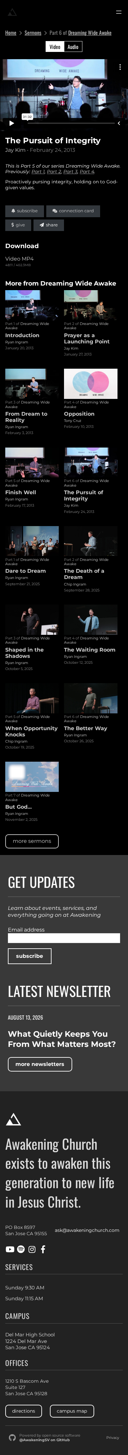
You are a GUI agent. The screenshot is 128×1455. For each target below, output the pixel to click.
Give (19, 224)
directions (23, 1411)
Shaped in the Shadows (24, 653)
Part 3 (70, 171)
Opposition (79, 414)
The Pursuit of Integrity (83, 495)
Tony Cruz (72, 420)
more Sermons (32, 841)
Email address (26, 930)
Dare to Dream (25, 571)
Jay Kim (15, 150)
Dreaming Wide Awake (90, 32)
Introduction (22, 335)
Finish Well (20, 492)
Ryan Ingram (16, 342)
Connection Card (75, 210)
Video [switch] (55, 47)
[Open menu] (119, 12)
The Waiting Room (90, 650)
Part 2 (54, 171)
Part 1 (38, 171)
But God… (18, 807)
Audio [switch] (73, 47)
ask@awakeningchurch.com (87, 1230)
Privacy (112, 1438)
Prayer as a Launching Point (87, 338)
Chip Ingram (75, 584)
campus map (72, 1411)
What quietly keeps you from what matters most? (62, 1039)
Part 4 (87, 171)
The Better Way (85, 728)
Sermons (33, 32)
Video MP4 (19, 259)
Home (10, 32)
